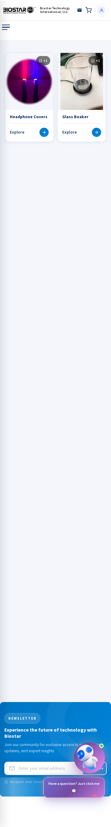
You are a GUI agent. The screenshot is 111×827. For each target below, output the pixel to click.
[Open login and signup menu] (101, 10)
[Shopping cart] (88, 10)
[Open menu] (6, 27)
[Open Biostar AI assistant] (89, 757)
